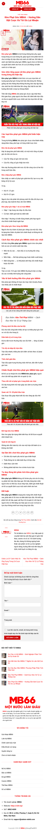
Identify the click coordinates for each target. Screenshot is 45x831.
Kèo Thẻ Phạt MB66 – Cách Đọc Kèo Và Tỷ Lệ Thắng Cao (33, 561)
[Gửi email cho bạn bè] (24, 512)
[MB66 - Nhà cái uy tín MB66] (22, 3)
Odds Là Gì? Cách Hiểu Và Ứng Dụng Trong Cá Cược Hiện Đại (11, 561)
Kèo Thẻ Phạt (21, 317)
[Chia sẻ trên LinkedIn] (32, 512)
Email (6, 610)
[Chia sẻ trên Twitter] (20, 512)
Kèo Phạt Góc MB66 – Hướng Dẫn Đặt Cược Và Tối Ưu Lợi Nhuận (25, 683)
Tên (6, 601)
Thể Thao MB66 (22, 14)
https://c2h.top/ (17, 806)
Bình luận (8, 583)
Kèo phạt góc (7, 54)
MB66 (30, 26)
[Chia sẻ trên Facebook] (17, 512)
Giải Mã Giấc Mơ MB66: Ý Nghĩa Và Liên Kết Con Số (25, 662)
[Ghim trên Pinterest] (28, 512)
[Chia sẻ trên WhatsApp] (13, 512)
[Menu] (3, 3)
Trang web (8, 620)
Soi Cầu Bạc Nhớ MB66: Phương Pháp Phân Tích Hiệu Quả (25, 669)
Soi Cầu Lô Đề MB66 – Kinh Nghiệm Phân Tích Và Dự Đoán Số (25, 655)
